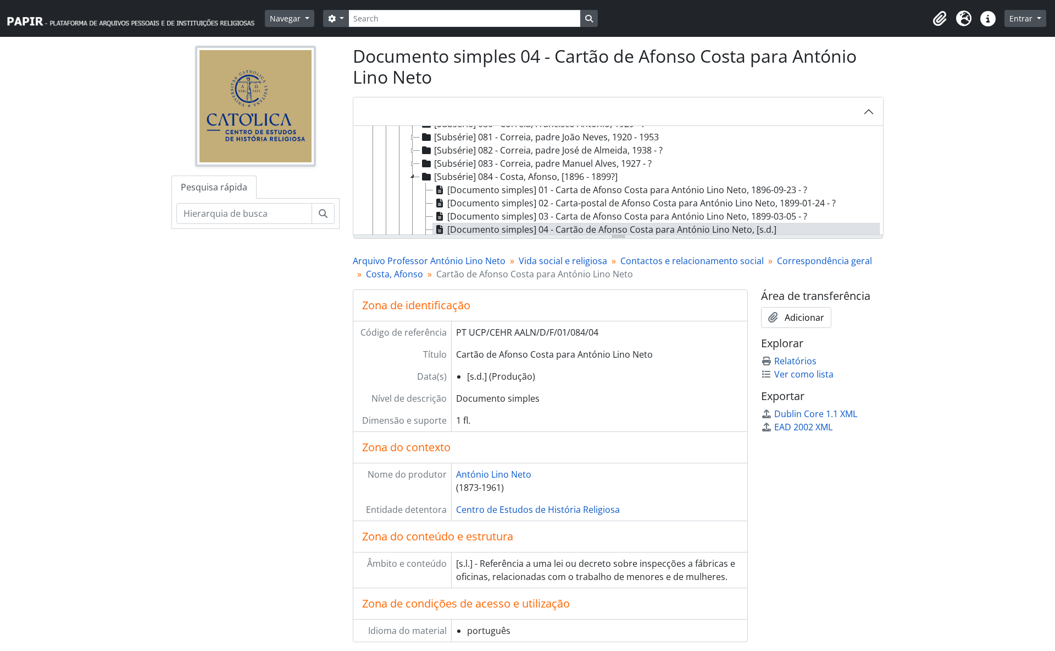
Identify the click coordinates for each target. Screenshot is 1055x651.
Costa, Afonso (394, 274)
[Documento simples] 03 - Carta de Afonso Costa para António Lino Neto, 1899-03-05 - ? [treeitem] (627, 216)
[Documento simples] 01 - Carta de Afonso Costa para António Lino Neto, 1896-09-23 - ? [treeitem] (627, 190)
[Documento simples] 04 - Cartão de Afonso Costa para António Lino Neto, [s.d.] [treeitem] (611, 229)
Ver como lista (804, 374)
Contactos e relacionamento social (692, 261)
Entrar (1022, 18)
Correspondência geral (824, 261)
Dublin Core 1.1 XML (815, 414)
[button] (940, 19)
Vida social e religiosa (563, 261)
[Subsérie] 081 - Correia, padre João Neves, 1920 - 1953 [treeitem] (546, 137)
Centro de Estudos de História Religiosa (538, 510)
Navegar (286, 18)
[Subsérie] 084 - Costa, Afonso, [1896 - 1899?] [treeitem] (526, 177)
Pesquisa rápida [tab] (214, 187)
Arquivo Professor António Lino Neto (429, 261)
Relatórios (795, 361)
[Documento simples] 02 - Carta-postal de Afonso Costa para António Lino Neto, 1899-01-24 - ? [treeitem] (641, 203)
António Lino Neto (493, 474)
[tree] (618, 181)
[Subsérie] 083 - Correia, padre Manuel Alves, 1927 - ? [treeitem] (543, 163)
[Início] (136, 18)
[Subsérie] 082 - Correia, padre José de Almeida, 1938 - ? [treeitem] (548, 150)
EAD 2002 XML (803, 427)
